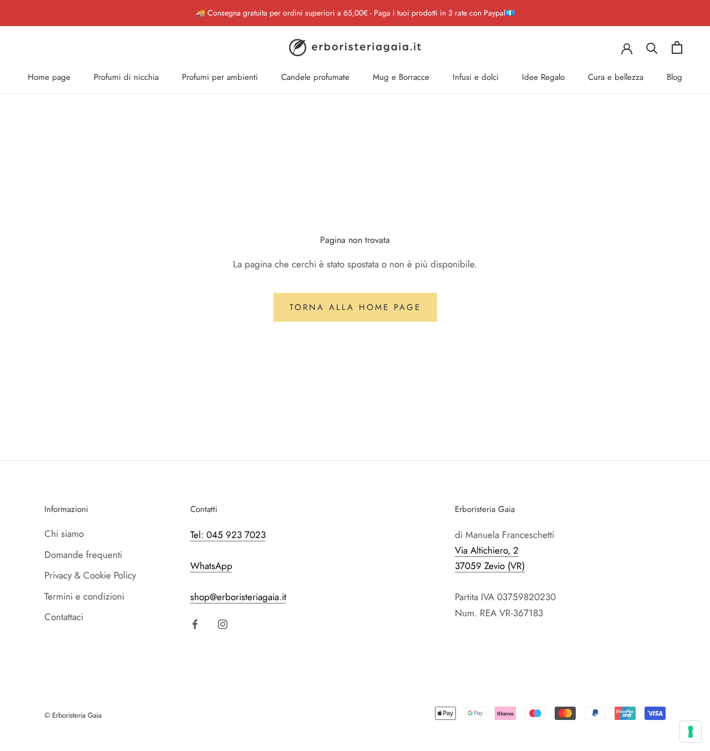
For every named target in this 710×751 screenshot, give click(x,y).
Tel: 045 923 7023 (228, 534)
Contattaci (63, 616)
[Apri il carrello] (677, 47)
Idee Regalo (543, 77)
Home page (49, 77)
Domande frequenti (83, 554)
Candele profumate (315, 77)
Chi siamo (64, 533)
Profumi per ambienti (220, 77)
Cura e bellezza (615, 77)
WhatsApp (211, 565)
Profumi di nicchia (126, 77)
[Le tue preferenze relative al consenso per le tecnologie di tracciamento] (690, 731)
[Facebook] (195, 623)
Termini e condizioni (84, 596)
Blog (674, 77)
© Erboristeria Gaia (73, 715)
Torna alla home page (355, 307)
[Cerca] (652, 47)
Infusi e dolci (476, 77)
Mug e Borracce (401, 77)
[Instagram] (222, 623)
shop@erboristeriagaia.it (238, 596)
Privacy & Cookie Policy (90, 575)
